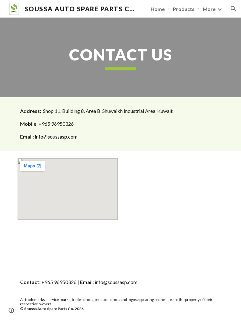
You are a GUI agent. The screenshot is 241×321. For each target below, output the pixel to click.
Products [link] (184, 9)
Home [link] (158, 9)
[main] (120, 57)
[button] (233, 8)
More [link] (209, 9)
